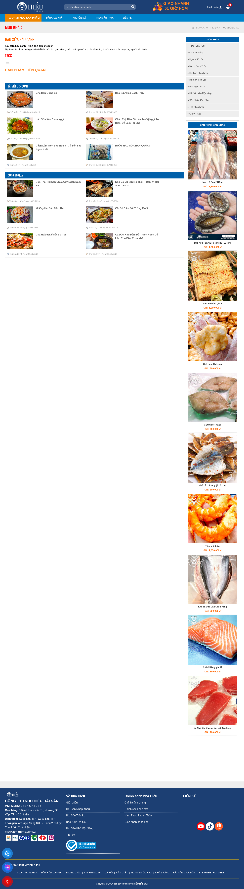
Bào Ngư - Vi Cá (76, 822)
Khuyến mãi (79, 18)
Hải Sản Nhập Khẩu (78, 809)
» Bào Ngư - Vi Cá (196, 86)
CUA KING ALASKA (27, 872)
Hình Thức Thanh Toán (138, 815)
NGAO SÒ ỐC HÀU (141, 872)
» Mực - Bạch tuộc (197, 66)
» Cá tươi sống (195, 52)
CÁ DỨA (190, 872)
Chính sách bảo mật (136, 809)
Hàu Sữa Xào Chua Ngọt (50, 119)
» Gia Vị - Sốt (194, 114)
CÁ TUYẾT (122, 872)
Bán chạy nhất (55, 18)
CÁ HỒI (109, 872)
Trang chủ (202, 28)
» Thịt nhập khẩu (196, 107)
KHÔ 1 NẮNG (162, 872)
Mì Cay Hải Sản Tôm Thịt (50, 208)
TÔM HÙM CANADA (51, 872)
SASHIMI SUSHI (92, 872)
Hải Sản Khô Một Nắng (79, 828)
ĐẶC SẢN (178, 872)
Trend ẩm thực (105, 18)
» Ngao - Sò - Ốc (196, 59)
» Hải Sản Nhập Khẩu (198, 73)
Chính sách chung (135, 802)
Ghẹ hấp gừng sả (46, 92)
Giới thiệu (72, 802)
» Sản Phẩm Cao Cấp (198, 100)
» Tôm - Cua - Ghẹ (196, 46)
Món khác (233, 28)
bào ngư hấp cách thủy (129, 92)
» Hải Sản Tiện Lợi (197, 80)
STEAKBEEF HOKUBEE (211, 872)
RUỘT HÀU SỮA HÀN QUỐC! (132, 145)
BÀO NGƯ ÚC (73, 872)
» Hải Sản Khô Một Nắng (199, 93)
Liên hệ (127, 18)
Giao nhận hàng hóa (136, 822)
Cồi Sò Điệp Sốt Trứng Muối (131, 208)
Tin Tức (70, 834)
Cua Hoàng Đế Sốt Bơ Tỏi (51, 234)
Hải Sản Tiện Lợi (76, 815)
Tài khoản (213, 7)
